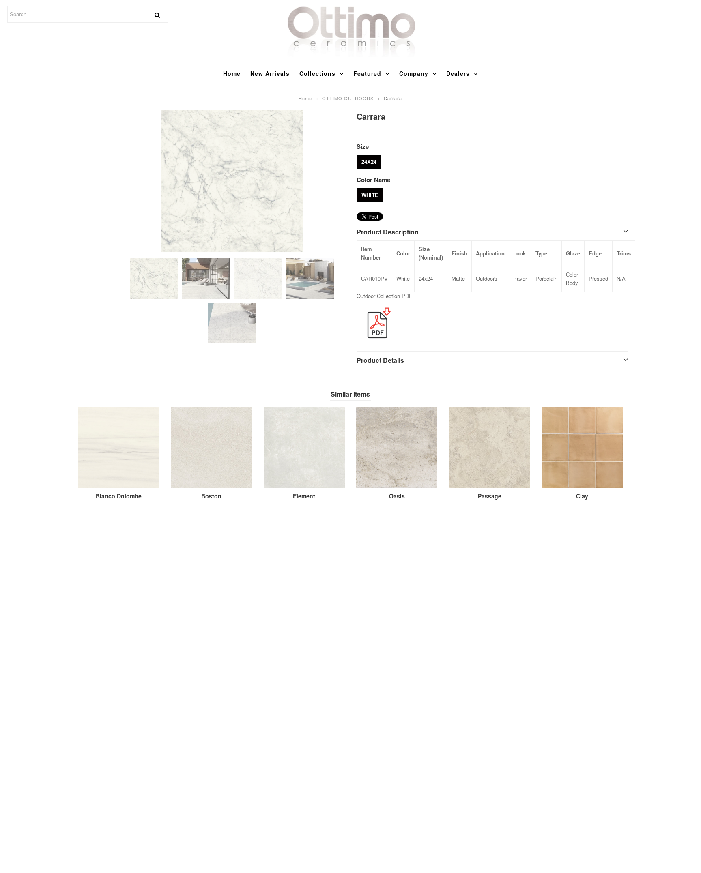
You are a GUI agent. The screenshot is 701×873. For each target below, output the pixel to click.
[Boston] (211, 447)
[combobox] (88, 14)
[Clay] (582, 447)
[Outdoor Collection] (377, 342)
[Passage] (489, 447)
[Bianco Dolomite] (118, 447)
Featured (367, 73)
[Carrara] (232, 181)
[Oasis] (396, 447)
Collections (317, 73)
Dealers (458, 73)
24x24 (368, 161)
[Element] (304, 447)
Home (232, 73)
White (369, 195)
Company (413, 73)
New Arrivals (270, 73)
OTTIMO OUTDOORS (348, 98)
